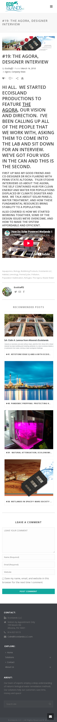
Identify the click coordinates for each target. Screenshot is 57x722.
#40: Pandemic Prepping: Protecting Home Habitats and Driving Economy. (29, 403)
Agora (8, 71)
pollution (35, 274)
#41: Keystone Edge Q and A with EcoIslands (29, 354)
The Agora (37, 278)
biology (17, 271)
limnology (14, 274)
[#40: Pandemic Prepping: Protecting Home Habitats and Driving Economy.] (29, 380)
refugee (28, 278)
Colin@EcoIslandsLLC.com (20, 636)
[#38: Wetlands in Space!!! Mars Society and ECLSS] (29, 478)
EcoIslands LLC (45, 271)
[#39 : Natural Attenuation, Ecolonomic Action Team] (29, 429)
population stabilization (12, 278)
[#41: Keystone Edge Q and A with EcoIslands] (29, 331)
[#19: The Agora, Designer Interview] (28, 43)
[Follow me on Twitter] (15, 292)
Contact (10, 662)
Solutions (9, 657)
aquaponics (7, 271)
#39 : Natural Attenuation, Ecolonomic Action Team (29, 452)
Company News (18, 71)
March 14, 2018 (28, 68)
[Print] (23, 78)
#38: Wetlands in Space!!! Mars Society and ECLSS (29, 501)
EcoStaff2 (9, 68)
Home (10, 30)
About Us (9, 667)
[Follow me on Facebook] (24, 292)
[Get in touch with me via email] (20, 292)
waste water (48, 278)
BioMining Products (29, 271)
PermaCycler (25, 274)
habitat (5, 274)
